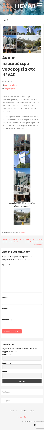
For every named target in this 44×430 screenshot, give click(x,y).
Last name (6, 363)
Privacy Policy (22, 417)
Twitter (23, 411)
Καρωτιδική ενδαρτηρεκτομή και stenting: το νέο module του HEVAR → (33, 242)
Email (5, 308)
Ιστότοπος (7, 320)
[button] (40, 4)
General (22, 233)
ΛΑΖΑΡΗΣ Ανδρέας (11, 85)
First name (6, 354)
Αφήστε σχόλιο (10, 89)
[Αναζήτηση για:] (22, 392)
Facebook (13, 411)
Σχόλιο (6, 265)
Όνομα (5, 297)
